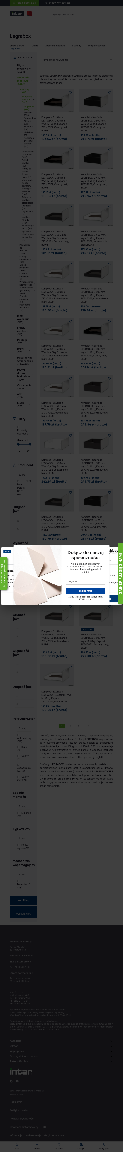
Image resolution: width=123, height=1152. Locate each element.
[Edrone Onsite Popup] (61, 576)
